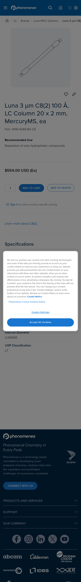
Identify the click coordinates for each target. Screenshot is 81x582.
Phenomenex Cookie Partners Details (27, 301)
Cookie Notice (34, 296)
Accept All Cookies (40, 322)
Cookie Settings (41, 312)
